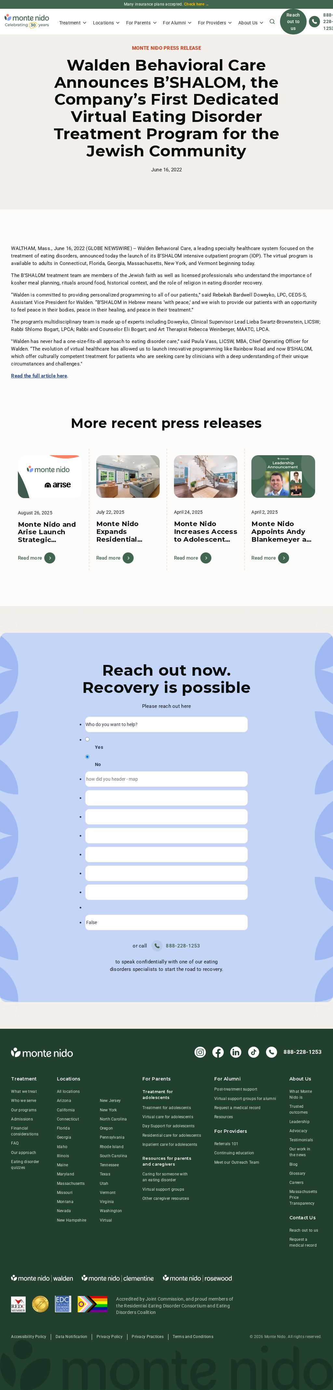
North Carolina (113, 1119)
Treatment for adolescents (166, 1107)
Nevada (64, 1211)
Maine (62, 1165)
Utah (104, 1183)
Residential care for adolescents (171, 1135)
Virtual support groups (163, 1189)
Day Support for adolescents (168, 1126)
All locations (68, 1091)
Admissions (22, 1119)
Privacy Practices (148, 1336)
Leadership (299, 1121)
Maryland (65, 1174)
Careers (296, 1182)
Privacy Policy (110, 1336)
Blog (293, 1164)
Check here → (196, 4)
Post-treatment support (235, 1089)
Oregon (106, 1128)
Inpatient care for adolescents (169, 1144)
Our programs (23, 1110)
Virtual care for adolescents (167, 1117)
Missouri (65, 1192)
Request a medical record (237, 1107)
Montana (65, 1201)
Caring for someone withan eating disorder (165, 1177)
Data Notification (71, 1336)
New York (108, 1110)
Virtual (106, 1220)
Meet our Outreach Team (236, 1162)
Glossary (297, 1173)
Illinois (63, 1156)
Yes (99, 747)
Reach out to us (293, 21)
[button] (73, 21)
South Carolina (113, 1156)
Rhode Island (112, 1147)
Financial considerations (24, 1131)
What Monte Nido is (300, 1094)
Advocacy (298, 1131)
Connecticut (68, 1119)
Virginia (107, 1201)
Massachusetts (71, 1183)
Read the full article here (39, 376)
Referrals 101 (226, 1144)
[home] (27, 21)
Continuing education (234, 1153)
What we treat (24, 1091)
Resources (223, 1117)
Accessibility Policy (28, 1336)
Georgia (64, 1137)
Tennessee (109, 1165)
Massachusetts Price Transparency (303, 1197)
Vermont (108, 1192)
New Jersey (110, 1100)
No (98, 764)
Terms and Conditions (193, 1336)
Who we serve (23, 1100)
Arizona (64, 1100)
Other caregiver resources (165, 1198)
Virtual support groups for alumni (245, 1098)
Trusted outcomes (298, 1109)
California (66, 1110)
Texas (105, 1174)
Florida (63, 1128)
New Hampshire (72, 1220)
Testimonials (301, 1140)
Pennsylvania (112, 1137)
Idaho (62, 1147)
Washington (111, 1211)
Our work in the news (299, 1152)
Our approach (23, 1152)
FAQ (15, 1143)
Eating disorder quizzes (25, 1164)
